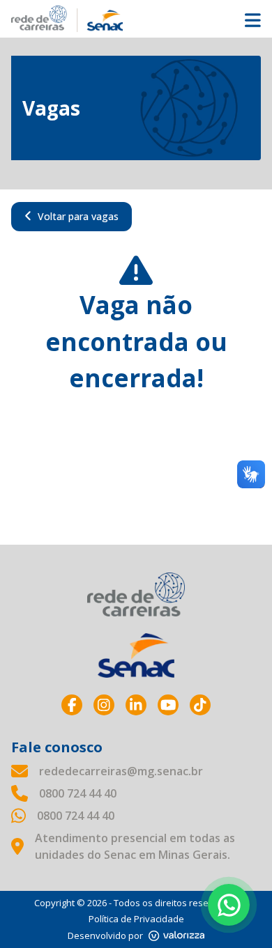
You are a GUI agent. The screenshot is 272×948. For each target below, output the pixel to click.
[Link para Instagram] (103, 704)
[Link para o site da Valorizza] (176, 936)
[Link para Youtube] (168, 704)
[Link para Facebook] (71, 704)
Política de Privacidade (136, 918)
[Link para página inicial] (136, 594)
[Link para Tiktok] (200, 704)
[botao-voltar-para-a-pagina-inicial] (136, 19)
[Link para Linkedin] (136, 704)
